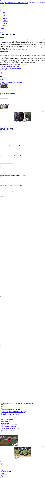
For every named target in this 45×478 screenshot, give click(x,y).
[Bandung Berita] (2, 9)
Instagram (2, 473)
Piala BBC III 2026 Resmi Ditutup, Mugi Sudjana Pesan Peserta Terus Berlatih (14, 2)
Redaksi (2, 468)
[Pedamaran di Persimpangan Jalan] (4, 103)
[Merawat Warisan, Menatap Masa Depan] (4, 109)
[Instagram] (1, 464)
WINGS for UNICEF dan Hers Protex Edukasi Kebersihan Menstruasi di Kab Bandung (10, 68)
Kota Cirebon (4, 17)
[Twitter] (1, 463)
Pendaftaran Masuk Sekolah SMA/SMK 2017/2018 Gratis (8, 430)
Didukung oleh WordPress (3, 471)
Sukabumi (4, 14)
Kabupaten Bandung (5, 21)
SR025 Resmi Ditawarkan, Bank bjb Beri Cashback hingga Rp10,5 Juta (10, 407)
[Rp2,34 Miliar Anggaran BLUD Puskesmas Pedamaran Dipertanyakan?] (10, 414)
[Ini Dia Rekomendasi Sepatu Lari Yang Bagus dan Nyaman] (4, 92)
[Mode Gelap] (0, 5)
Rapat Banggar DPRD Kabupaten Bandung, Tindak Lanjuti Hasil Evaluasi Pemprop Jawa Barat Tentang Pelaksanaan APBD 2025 (16, 1)
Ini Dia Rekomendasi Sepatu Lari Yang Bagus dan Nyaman (7, 93)
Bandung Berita (2, 37)
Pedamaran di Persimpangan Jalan (4, 69)
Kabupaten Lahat (5, 23)
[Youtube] (1, 465)
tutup (0, 7)
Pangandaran (4, 16)
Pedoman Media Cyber (4, 474)
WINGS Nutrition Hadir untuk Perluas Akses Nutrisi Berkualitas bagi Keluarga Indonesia (11, 66)
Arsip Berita (2, 472)
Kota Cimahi (4, 20)
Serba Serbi (2, 27)
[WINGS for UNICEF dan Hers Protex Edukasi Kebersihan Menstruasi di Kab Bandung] (4, 98)
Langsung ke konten (2, 0)
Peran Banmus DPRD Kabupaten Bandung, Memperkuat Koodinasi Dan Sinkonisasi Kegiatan (16, 3)
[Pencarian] (0, 6)
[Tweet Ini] (1, 73)
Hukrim (2, 30)
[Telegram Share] (1, 74)
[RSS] (1, 467)
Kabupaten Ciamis (5, 15)
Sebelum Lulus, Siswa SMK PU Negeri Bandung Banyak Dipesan (9, 426)
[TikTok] (1, 466)
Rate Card (2, 469)
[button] (6, 4)
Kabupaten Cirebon (5, 18)
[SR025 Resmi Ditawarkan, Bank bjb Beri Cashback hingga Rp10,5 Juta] (10, 405)
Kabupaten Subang (5, 12)
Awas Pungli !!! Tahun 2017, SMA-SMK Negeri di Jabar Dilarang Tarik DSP (10, 424)
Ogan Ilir (4, 25)
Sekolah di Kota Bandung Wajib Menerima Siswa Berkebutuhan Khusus (10, 428)
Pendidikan (2, 26)
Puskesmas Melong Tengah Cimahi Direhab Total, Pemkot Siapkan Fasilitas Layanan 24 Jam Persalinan (14, 411)
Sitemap (2, 470)
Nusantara (2, 22)
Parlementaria (3, 28)
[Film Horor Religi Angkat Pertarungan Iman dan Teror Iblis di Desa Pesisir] (4, 87)
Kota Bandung (4, 19)
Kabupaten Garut (5, 13)
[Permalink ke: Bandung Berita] (0, 36)
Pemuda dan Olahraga (4, 29)
